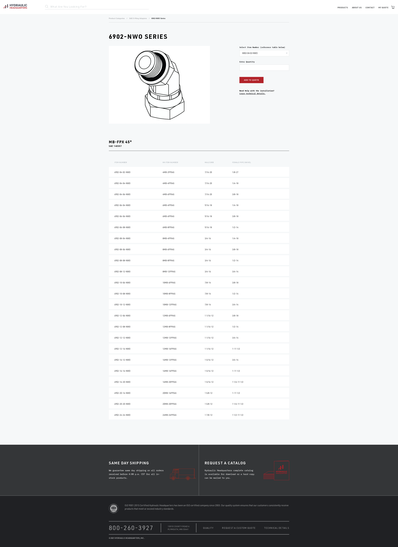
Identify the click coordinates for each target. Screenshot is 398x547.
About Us (357, 7)
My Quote (383, 7)
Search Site (47, 6)
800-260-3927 (131, 528)
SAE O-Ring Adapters (138, 18)
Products (343, 7)
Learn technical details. (252, 93)
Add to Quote (251, 80)
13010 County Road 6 (178, 526)
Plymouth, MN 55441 (178, 529)
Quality (208, 527)
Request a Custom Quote (239, 527)
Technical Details (276, 527)
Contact (370, 7)
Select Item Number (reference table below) (262, 47)
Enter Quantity (247, 62)
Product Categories (117, 18)
